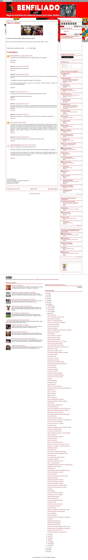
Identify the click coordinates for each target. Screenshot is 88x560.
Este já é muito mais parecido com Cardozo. (57, 487)
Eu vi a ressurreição (51, 365)
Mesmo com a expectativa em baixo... (55, 442)
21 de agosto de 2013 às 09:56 (22, 66)
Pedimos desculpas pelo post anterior (55, 399)
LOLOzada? (50, 518)
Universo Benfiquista (67, 130)
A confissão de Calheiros (52, 354)
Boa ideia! (64, 74)
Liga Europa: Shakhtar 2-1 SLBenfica (69, 158)
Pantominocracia (66, 221)
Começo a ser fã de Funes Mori (54, 429)
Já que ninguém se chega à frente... (55, 404)
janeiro (49, 545)
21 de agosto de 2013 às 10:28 (22, 74)
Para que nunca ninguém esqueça (54, 343)
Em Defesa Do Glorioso (67, 243)
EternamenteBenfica (67, 78)
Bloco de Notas (66, 125)
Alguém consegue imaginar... (53, 496)
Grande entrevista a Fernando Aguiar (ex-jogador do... (59, 517)
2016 (48, 298)
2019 (48, 293)
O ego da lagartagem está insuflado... (55, 345)
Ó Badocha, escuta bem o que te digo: (20, 324)
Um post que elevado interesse (18, 345)
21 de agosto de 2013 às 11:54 (22, 114)
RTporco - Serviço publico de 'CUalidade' (56, 322)
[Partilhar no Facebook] (34, 48)
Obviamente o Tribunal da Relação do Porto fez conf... (59, 526)
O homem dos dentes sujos (53, 326)
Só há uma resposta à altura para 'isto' (55, 316)
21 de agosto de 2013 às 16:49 (22, 137)
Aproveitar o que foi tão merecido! (68, 144)
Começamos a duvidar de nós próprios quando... (58, 475)
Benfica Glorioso (66, 84)
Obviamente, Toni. (51, 389)
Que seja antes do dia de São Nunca (55, 374)
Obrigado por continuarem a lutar (68, 140)
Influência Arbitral (66, 104)
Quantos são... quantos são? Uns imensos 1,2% (57, 346)
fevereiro (50, 543)
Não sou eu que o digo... (52, 348)
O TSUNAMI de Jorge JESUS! (68, 222)
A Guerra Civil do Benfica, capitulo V (55, 460)
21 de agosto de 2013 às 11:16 (22, 91)
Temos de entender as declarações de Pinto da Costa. (23, 299)
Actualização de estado (52, 477)
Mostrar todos (79, 194)
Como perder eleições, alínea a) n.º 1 (20, 331)
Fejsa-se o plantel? (51, 391)
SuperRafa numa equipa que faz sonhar (69, 90)
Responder (12, 62)
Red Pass (65, 247)
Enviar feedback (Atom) (35, 193)
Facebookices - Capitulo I (53, 459)
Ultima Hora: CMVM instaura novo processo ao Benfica (59, 330)
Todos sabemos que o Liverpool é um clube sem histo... (59, 419)
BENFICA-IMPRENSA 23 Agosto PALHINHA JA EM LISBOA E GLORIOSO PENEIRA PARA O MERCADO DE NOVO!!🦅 (70, 80)
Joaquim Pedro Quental (15, 145)
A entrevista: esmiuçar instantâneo (54, 373)
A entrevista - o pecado (52, 371)
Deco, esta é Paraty (51, 356)
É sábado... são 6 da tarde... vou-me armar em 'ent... (59, 446)
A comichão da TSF (51, 425)
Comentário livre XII (51, 502)
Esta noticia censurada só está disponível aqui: (57, 453)
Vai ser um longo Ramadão (53, 462)
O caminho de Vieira (51, 367)
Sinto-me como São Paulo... (18, 285)
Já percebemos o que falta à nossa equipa (56, 451)
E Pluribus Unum (66, 139)
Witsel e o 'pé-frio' (51, 395)
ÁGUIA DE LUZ (66, 166)
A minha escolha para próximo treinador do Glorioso (18, 320)
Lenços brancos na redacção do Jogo (55, 361)
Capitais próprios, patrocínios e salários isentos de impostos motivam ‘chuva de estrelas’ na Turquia (71, 203)
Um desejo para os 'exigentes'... (54, 505)
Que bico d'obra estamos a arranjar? (55, 483)
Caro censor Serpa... (52, 455)
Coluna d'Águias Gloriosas (68, 134)
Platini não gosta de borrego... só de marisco (57, 341)
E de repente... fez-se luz (52, 358)
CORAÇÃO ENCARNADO (68, 180)
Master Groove (66, 252)
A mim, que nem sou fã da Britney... (55, 421)
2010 (48, 551)
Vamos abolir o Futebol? (67, 213)
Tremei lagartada (51, 333)
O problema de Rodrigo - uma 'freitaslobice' (56, 532)
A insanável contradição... (53, 369)
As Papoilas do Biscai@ (67, 190)
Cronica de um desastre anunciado (55, 504)
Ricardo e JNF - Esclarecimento (54, 386)
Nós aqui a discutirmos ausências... (55, 417)
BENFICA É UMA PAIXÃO (68, 185)
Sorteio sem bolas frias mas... (53, 331)
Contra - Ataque (66, 217)
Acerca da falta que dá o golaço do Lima (20, 313)
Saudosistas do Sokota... (52, 447)
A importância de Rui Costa (53, 359)
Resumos (64, 172)
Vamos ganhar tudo (51, 449)
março (49, 541)
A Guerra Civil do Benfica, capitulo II (55, 492)
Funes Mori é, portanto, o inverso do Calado (57, 485)
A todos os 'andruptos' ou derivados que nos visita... (58, 509)
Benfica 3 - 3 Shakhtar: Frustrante (68, 248)
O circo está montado (52, 397)
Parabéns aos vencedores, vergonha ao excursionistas (23, 292)
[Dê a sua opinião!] (31, 48)
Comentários (65, 66)
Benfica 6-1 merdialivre (66, 100)
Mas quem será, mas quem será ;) (54, 530)
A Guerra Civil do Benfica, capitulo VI (55, 436)
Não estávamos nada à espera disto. (55, 412)
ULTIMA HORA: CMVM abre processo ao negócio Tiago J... (60, 464)
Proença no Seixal (51, 384)
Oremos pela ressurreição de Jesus (55, 376)
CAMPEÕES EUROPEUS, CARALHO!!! (69, 149)
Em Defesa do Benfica (67, 233)
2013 (48, 304)
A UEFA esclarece (51, 468)
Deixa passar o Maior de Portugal (69, 143)
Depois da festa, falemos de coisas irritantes (57, 363)
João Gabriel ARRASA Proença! (68, 135)
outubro (49, 309)
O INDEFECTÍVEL (66, 73)
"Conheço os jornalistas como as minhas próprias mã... (59, 388)
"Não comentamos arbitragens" (54, 339)
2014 (48, 302)
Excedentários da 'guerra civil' (53, 520)
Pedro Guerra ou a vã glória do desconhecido (21, 306)
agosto (49, 313)
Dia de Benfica (65, 152)
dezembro (50, 305)
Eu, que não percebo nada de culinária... (56, 457)
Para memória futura (51, 416)
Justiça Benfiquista (66, 110)
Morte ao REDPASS (51, 513)
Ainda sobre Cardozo (52, 507)
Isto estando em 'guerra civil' (53, 524)
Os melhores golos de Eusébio (68, 117)
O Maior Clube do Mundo (67, 157)
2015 (48, 300)
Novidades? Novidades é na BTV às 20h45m (57, 401)
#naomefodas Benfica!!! (67, 148)
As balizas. (49, 378)
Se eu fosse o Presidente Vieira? (54, 431)
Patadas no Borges (66, 212)
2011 (48, 549)
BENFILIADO (66, 31)
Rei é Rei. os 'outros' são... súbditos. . (55, 423)
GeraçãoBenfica (66, 238)
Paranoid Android (14, 55)
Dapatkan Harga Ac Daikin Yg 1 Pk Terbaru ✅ (70, 209)
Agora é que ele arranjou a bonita (54, 350)
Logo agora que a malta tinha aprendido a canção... (58, 470)
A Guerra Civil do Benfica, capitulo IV (55, 472)
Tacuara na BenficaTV (52, 474)
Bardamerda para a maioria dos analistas (69, 218)
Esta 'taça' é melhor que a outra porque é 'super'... (58, 444)
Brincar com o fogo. (51, 393)
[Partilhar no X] (32, 48)
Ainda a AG (64, 176)
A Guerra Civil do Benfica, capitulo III (55, 481)
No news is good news (52, 440)
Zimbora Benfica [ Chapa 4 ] (67, 167)
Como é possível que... (52, 515)
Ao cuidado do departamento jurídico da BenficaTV (58, 414)
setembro (50, 311)
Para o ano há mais (51, 315)
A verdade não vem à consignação (54, 494)
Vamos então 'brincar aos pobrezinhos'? (56, 511)
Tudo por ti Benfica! (66, 175)
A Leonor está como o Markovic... (54, 335)
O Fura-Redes (65, 116)
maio (49, 538)
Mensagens (65, 64)
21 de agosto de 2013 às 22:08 (28, 145)
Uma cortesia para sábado (53, 324)
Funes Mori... (50, 489)
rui (11, 122)
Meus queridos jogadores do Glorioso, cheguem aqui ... (59, 408)
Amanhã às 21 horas (52, 382)
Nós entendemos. (51, 490)
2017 (48, 296)
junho (49, 536)
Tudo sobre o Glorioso (67, 162)
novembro (50, 307)
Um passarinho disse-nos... (53, 498)
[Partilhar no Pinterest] (35, 48)
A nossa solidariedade (52, 380)
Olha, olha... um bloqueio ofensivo (54, 320)
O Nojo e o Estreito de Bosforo (54, 522)
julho (49, 534)
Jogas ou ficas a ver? (52, 434)
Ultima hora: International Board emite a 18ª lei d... (58, 410)
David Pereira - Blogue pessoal (69, 201)
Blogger (53, 557)
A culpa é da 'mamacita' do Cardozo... (55, 479)
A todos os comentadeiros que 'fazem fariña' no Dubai (59, 427)
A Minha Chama (66, 171)
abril (49, 540)
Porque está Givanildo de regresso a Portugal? (57, 352)
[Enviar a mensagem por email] (30, 48)
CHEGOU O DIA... (66, 191)
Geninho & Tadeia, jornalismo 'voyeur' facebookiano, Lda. (24, 338)
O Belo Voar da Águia (67, 94)
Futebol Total (65, 208)
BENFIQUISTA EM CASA (67, 89)
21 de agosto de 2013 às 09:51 (26, 55)
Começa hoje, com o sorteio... (54, 337)
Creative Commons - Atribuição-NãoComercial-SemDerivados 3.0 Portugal (42, 279)
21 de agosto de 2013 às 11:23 (22, 103)
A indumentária (50, 403)
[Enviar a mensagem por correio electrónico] (27, 48)
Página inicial (33, 189)
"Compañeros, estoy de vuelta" (54, 466)
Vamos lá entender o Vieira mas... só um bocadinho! (58, 432)
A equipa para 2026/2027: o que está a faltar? (70, 239)
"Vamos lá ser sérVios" (52, 438)
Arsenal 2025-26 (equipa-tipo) (68, 126)
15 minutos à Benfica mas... (67, 131)
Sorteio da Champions (52, 328)
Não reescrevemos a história (53, 318)
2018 (48, 295)
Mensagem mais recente (13, 189)
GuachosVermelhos (66, 99)
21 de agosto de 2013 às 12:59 (19, 122)
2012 (48, 547)
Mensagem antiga (52, 189)
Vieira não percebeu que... (53, 406)
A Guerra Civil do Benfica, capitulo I (55, 500)
